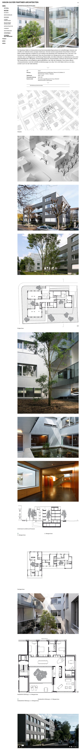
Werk (4, 5)
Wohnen (6, 17)
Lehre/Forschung (7, 20)
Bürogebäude (8, 15)
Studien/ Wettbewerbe (8, 36)
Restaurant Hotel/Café (7, 23)
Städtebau (7, 33)
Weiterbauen (8, 30)
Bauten (6, 10)
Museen (6, 12)
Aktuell (6, 8)
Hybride (6, 28)
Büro (3, 41)
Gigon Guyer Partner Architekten (20, 2)
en (78, 2)
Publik (4, 38)
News (4, 43)
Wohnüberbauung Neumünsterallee (36, 85)
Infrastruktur (8, 26)
